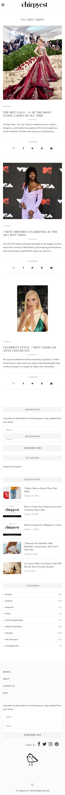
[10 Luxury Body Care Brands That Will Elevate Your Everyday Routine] (12, 568)
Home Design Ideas (33, 620)
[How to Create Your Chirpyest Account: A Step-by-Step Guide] (12, 511)
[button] (32, 785)
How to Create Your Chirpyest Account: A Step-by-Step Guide (43, 508)
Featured (33, 607)
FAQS (5, 693)
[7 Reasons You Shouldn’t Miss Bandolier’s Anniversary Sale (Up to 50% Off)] (12, 548)
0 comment (32, 261)
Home (33, 613)
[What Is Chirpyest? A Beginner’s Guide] (12, 529)
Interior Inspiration (33, 626)
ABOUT (6, 678)
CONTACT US (9, 686)
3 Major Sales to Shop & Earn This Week (40, 490)
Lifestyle (33, 633)
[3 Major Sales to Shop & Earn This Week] (12, 493)
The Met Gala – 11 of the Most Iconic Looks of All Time (27, 114)
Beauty (33, 594)
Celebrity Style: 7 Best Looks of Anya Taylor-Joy (29, 349)
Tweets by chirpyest (12, 466)
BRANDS (7, 671)
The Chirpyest (33, 639)
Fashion (7, 106)
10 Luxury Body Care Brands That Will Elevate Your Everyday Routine (42, 565)
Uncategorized (33, 645)
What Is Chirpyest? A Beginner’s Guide (42, 525)
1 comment (32, 141)
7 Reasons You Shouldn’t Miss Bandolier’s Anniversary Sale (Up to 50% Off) (41, 546)
